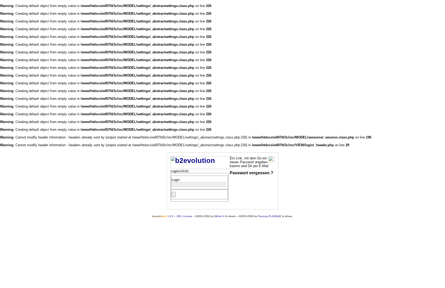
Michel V (220, 216)
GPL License (184, 216)
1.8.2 (163, 216)
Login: (176, 180)
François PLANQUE (269, 216)
